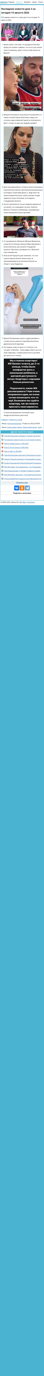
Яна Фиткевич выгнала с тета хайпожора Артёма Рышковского (23, 475)
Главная (11, 2)
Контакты (31, 502)
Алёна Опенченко (30, 427)
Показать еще (22, 482)
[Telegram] (27, 488)
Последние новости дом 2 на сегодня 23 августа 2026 (23, 440)
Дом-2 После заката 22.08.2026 (16, 447)
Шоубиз (27, 2)
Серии (34, 2)
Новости (19, 2)
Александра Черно (14, 427)
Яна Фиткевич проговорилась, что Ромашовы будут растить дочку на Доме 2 (23, 467)
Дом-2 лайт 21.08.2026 (13, 451)
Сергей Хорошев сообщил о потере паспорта (22, 436)
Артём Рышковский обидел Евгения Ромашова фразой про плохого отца (23, 463)
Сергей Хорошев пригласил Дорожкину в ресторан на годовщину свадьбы (23, 455)
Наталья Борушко (14, 423)
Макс (25, 502)
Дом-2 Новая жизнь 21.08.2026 (16, 443)
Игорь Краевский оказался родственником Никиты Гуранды (23, 479)
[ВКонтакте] (16, 488)
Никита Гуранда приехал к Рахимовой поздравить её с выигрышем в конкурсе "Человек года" (23, 459)
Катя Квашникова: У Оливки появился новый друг (23, 471)
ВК (21, 502)
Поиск (40, 2)
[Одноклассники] (22, 488)
